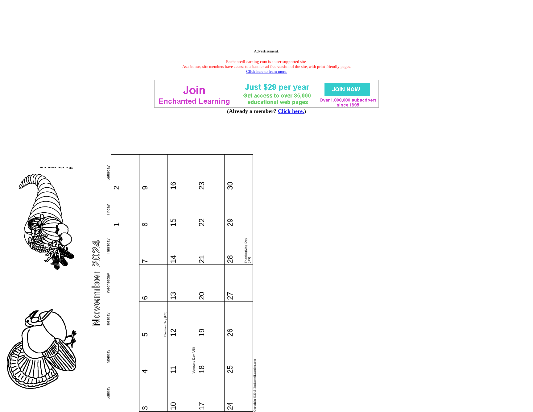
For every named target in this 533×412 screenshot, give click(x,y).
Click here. (291, 111)
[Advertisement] (266, 25)
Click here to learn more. (266, 71)
